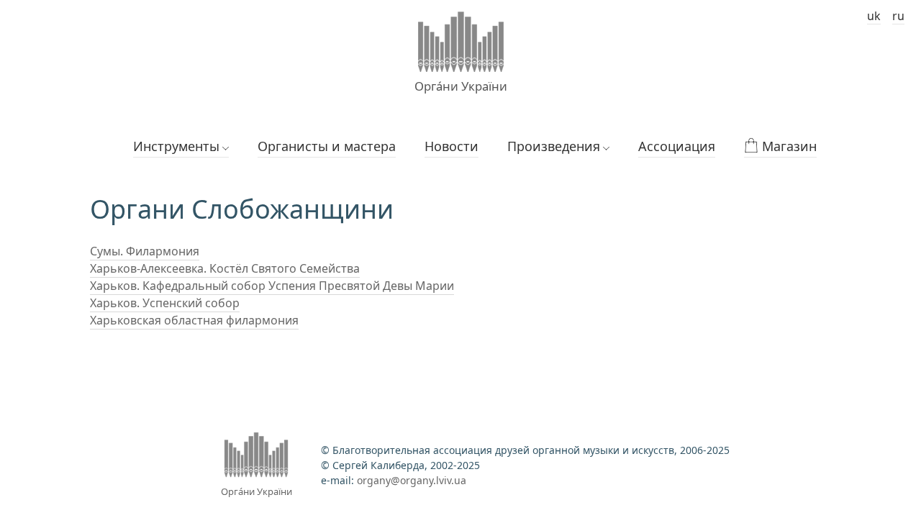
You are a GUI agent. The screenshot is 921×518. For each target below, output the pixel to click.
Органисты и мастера (327, 146)
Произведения (553, 146)
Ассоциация (676, 146)
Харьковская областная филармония (194, 320)
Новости (451, 146)
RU (898, 16)
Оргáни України (460, 86)
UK (874, 16)
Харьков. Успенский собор (165, 303)
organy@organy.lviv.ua (411, 480)
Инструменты (176, 146)
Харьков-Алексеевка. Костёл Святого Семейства (225, 268)
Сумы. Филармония (144, 251)
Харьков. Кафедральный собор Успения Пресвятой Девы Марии (272, 286)
